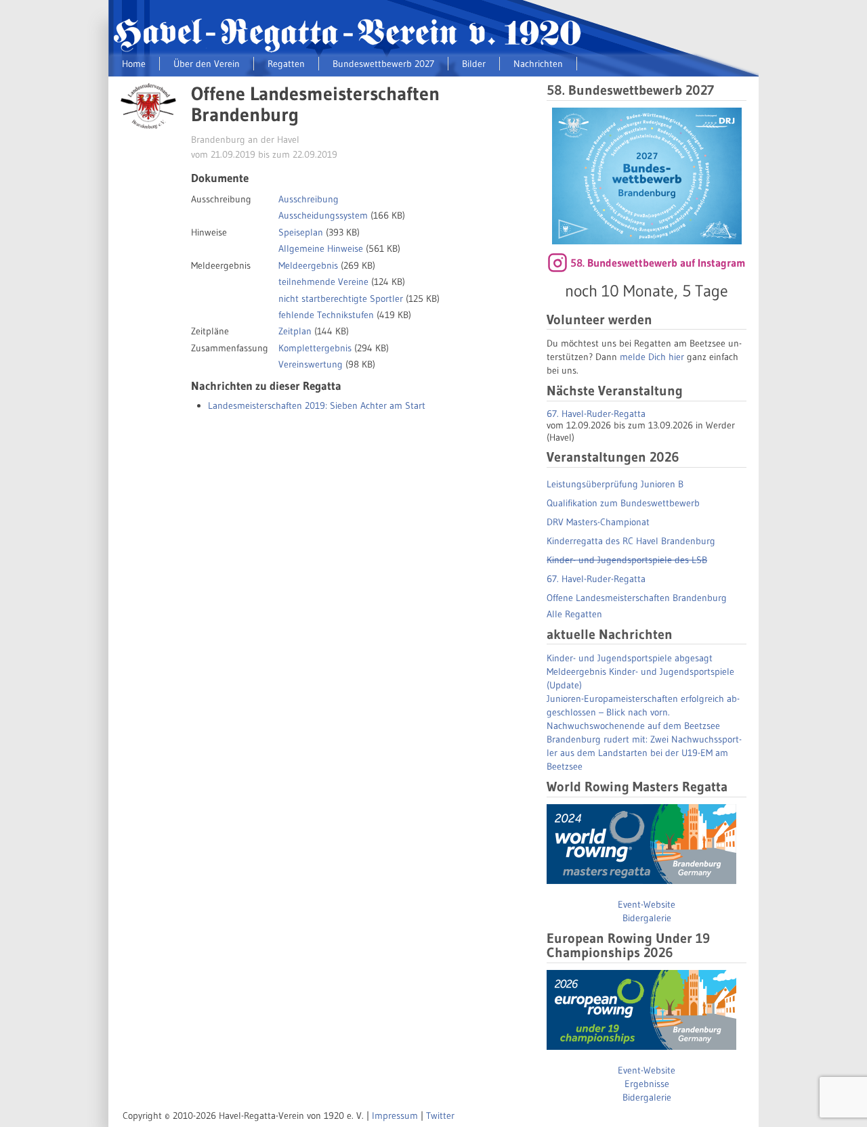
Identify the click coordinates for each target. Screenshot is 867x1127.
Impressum (395, 1115)
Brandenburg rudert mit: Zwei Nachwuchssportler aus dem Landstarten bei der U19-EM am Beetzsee (644, 752)
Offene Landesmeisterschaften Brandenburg (637, 598)
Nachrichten (538, 64)
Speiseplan (300, 232)
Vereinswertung (310, 364)
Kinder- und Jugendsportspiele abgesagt (630, 658)
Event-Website (646, 904)
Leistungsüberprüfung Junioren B (615, 484)
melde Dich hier (652, 357)
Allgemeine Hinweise (320, 248)
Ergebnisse (647, 1084)
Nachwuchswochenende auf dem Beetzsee (633, 726)
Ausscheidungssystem (323, 215)
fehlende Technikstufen (326, 315)
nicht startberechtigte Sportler (340, 298)
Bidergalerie (646, 918)
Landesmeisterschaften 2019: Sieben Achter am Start (316, 405)
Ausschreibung (308, 199)
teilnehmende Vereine (323, 281)
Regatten (286, 64)
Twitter (440, 1115)
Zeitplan (295, 331)
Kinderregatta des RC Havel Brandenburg (631, 541)
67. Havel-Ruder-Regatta (596, 413)
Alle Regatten (574, 614)
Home (134, 64)
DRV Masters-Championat (598, 522)
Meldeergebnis (308, 265)
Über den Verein (206, 64)
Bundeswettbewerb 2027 (383, 64)
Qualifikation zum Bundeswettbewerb (623, 503)
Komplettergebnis (315, 348)
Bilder (474, 64)
